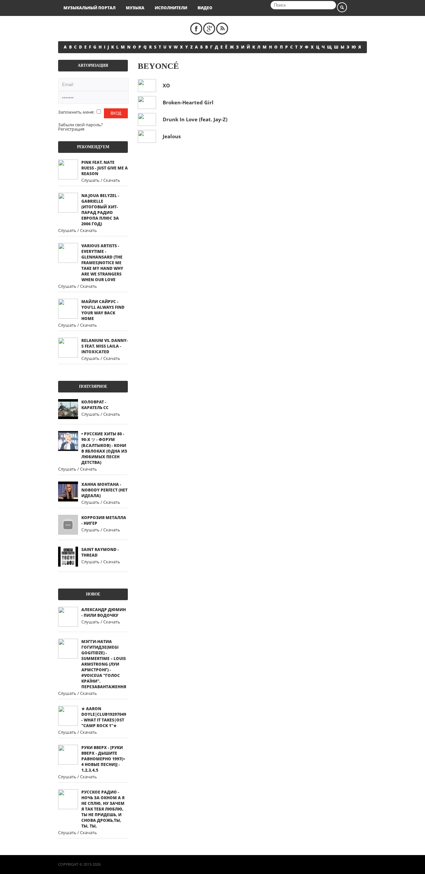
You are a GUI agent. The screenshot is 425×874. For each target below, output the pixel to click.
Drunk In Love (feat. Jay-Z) (195, 119)
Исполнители (171, 8)
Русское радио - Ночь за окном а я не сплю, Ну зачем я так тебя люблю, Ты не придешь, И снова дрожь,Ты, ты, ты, (103, 809)
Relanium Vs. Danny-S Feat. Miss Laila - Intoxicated (104, 346)
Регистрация (71, 129)
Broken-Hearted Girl (188, 102)
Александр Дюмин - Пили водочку (103, 612)
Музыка (135, 8)
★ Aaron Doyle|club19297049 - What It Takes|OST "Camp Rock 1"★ (103, 717)
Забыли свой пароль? (80, 125)
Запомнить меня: (76, 112)
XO (166, 85)
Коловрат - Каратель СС (95, 404)
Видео (205, 8)
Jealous (172, 136)
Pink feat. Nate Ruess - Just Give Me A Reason (104, 168)
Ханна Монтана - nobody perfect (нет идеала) (104, 490)
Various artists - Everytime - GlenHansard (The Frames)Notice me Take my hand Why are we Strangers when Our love (102, 262)
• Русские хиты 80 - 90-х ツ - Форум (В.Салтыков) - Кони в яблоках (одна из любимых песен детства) (104, 448)
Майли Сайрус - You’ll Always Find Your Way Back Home (103, 310)
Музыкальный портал (89, 8)
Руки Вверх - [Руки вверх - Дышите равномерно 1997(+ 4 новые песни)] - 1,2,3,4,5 (103, 759)
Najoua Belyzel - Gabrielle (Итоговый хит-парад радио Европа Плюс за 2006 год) (100, 210)
